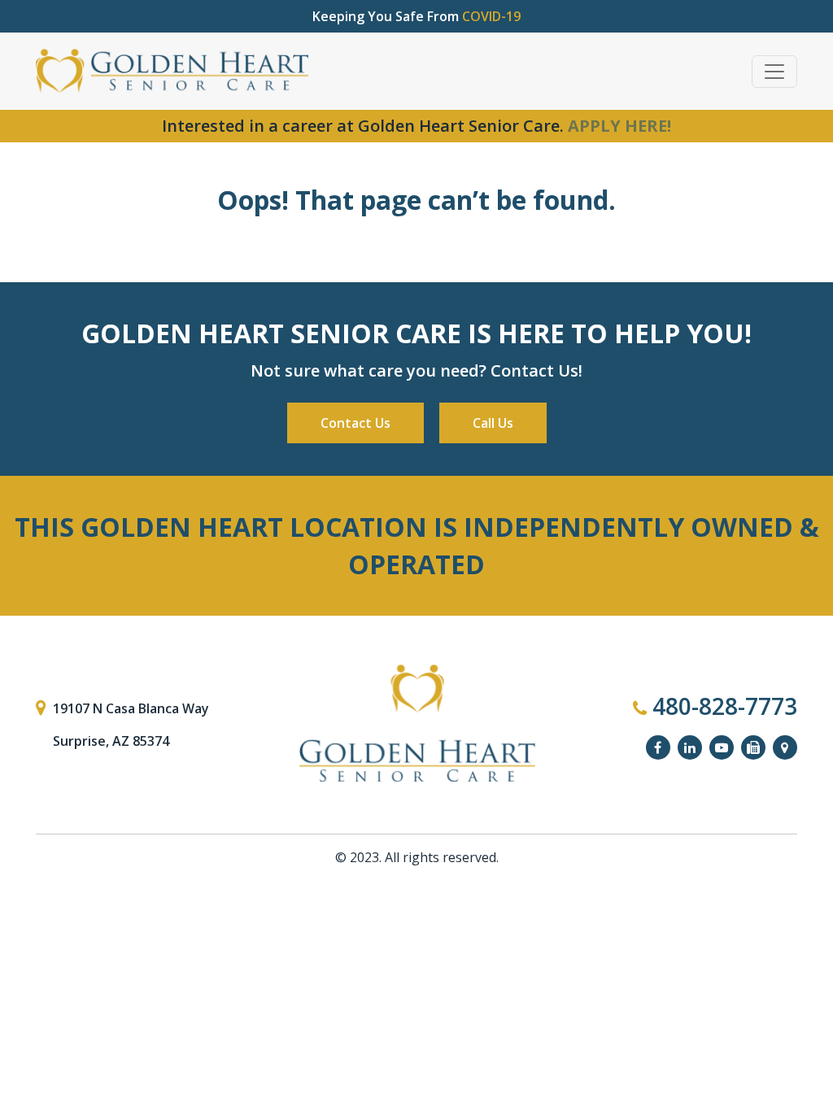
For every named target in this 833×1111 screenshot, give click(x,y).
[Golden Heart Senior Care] (416, 724)
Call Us (493, 423)
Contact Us (355, 423)
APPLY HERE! (619, 126)
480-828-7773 (722, 706)
